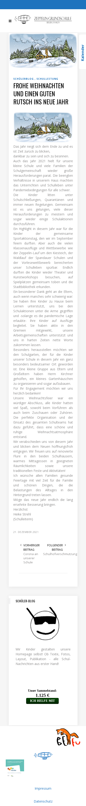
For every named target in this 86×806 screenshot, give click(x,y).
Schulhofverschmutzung (53, 554)
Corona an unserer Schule (30, 558)
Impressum (43, 788)
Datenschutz (43, 801)
